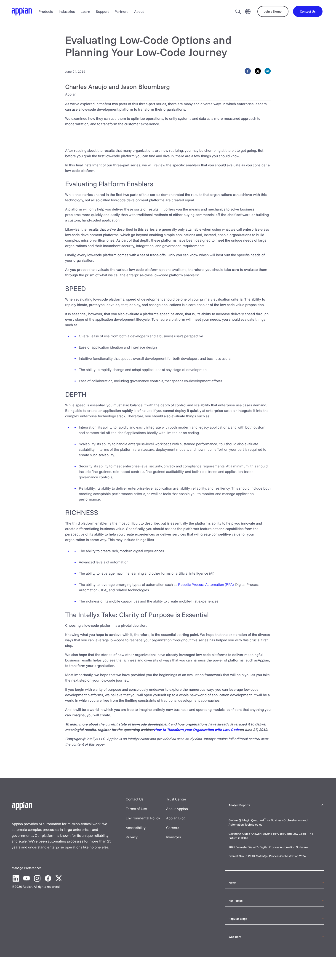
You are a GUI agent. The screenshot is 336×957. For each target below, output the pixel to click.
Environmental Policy (143, 818)
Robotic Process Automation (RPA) (206, 584)
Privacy (132, 837)
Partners (121, 11)
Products (45, 11)
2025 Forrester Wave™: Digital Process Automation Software (268, 847)
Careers (172, 827)
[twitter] (258, 71)
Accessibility (136, 827)
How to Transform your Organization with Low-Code (197, 729)
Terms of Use (136, 808)
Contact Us (134, 799)
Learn (85, 11)
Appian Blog (176, 818)
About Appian (177, 808)
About (139, 11)
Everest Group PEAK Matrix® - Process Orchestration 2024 (267, 856)
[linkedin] (267, 71)
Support (102, 11)
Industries (67, 11)
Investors (173, 837)
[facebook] (248, 71)
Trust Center (176, 799)
